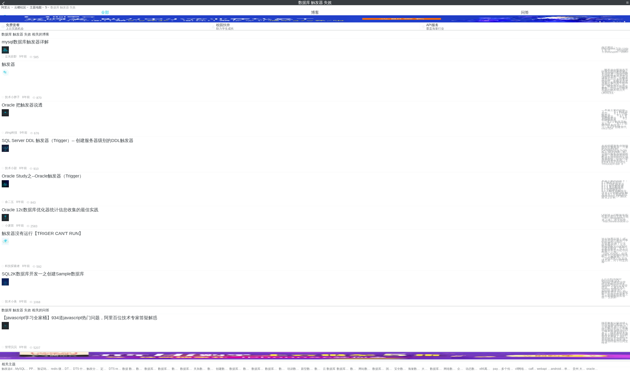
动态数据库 (472, 369)
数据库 (140, 369)
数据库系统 (379, 369)
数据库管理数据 (187, 369)
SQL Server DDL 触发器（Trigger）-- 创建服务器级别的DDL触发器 (67, 140)
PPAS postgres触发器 (33, 369)
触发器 (8, 64)
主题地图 (36, 7)
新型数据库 (308, 369)
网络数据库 (450, 369)
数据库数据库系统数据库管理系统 (151, 369)
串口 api (568, 369)
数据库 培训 (283, 369)
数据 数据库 (129, 369)
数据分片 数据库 (176, 369)
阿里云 (5, 7)
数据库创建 (211, 369)
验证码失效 (44, 369)
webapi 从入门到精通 (544, 369)
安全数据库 (401, 369)
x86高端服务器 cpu (486, 369)
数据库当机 (258, 369)
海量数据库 (415, 369)
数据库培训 (272, 369)
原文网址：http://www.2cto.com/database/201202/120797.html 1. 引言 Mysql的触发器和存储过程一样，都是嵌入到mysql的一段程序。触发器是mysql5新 (614, 49)
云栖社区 (20, 7)
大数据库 (426, 369)
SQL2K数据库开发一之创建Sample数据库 (43, 273)
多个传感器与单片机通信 (508, 369)
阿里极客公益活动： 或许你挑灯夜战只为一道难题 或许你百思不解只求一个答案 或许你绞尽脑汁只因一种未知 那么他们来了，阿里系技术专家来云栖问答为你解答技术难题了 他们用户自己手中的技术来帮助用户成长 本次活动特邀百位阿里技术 (614, 333)
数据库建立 (319, 369)
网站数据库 (365, 369)
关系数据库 (200, 369)
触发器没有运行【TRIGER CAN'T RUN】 (42, 233)
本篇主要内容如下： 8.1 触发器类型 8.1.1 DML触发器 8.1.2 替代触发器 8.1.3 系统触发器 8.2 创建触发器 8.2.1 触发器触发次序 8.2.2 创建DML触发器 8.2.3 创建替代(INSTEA (614, 119)
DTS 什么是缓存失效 (80, 369)
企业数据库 (461, 369)
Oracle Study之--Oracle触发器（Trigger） (43, 176)
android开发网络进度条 (557, 369)
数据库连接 (247, 369)
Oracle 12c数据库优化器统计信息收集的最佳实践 (50, 209)
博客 (315, 12)
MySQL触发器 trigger (22, 369)
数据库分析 (354, 369)
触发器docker (8, 369)
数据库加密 (436, 369)
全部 (105, 12)
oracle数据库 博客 (593, 369)
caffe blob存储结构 (533, 369)
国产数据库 (390, 369)
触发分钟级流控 (93, 369)
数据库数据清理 (165, 369)
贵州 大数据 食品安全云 (579, 369)
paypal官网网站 (497, 369)
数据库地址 (343, 369)
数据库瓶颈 (236, 369)
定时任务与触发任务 (104, 369)
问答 (525, 12)
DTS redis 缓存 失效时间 (115, 369)
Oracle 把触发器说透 (22, 105)
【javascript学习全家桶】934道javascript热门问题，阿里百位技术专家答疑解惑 (79, 317)
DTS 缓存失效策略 (69, 369)
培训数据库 (294, 369)
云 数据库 (329, 369)
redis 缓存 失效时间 (57, 369)
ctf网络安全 (522, 369)
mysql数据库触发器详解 (25, 41)
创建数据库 (222, 369)
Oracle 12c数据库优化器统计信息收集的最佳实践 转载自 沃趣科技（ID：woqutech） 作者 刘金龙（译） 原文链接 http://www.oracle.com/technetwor (614, 218)
